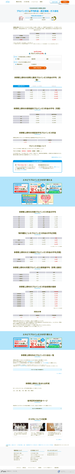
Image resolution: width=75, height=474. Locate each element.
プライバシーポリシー (32, 467)
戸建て (18, 59)
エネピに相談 (22, 169)
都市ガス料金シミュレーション (36, 458)
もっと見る (59, 373)
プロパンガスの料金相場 (35, 456)
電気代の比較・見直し (18, 453)
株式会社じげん (9, 471)
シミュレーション (34, 1)
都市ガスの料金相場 (34, 459)
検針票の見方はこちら (56, 157)
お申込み (65, 1)
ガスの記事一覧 (33, 461)
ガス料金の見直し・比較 (21, 444)
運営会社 (24, 467)
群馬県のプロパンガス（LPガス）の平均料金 (45, 444)
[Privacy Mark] (59, 471)
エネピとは (18, 467)
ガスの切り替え (26, 1)
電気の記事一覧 (17, 459)
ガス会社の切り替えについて (52, 453)
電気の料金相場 (17, 456)
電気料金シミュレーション (19, 454)
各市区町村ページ (31, 361)
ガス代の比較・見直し (35, 453)
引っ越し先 (34, 64)
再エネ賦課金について (18, 458)
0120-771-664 (54, 1)
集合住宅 (33, 59)
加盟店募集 (56, 467)
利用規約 (39, 467)
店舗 (47, 59)
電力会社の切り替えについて (52, 454)
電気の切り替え (19, 1)
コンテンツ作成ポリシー (47, 467)
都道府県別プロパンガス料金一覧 (31, 444)
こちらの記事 (45, 362)
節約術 (41, 1)
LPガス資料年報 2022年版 (22, 365)
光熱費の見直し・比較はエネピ (11, 444)
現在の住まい (19, 64)
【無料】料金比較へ (37, 67)
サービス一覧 (15, 471)
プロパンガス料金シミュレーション (37, 454)
